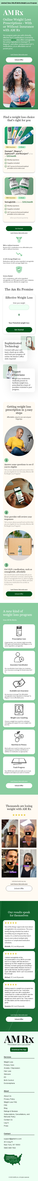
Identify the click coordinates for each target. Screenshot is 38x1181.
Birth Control (9, 1080)
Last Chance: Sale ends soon (19, 54)
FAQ (5, 1105)
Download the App (19, 1050)
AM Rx (13, 40)
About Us (7, 1096)
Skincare (7, 1074)
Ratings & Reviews (11, 1111)
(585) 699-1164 (10, 1148)
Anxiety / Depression (12, 1068)
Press (6, 1126)
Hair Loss (7, 1071)
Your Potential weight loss (19, 323)
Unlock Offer (19, 60)
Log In (6, 1123)
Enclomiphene (9, 1083)
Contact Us (8, 1120)
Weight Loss (8, 1062)
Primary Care (9, 1065)
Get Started (19, 228)
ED (5, 1077)
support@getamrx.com (12, 1139)
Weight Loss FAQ (10, 1102)
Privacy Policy (9, 1099)
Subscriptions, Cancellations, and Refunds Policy (16, 1115)
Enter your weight (19, 303)
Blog (5, 1108)
